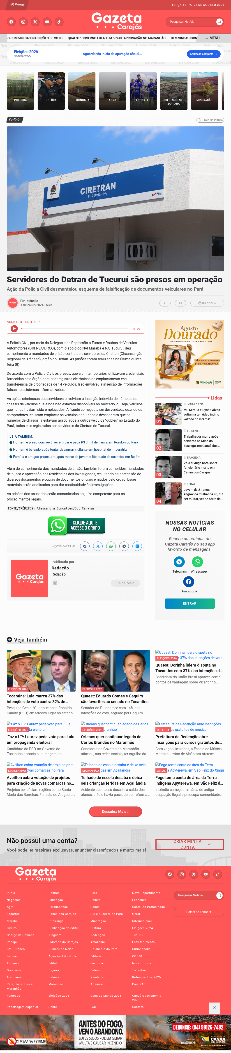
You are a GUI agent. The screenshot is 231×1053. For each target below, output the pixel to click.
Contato (138, 1007)
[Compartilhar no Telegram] (124, 546)
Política (54, 893)
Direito (12, 928)
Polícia (95, 900)
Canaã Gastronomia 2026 (146, 998)
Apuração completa (201, 54)
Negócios (14, 900)
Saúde (95, 907)
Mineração (98, 921)
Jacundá (96, 963)
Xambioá (96, 977)
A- (165, 303)
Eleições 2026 (59, 995)
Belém (95, 970)
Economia (139, 900)
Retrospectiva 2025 (146, 977)
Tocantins (139, 970)
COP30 (137, 956)
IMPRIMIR (208, 303)
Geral (136, 914)
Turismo (13, 963)
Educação (56, 900)
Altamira (96, 984)
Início (11, 893)
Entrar (19, 5)
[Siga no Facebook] (11, 21)
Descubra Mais (114, 811)
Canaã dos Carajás (62, 914)
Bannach (13, 956)
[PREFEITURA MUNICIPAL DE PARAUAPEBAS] (189, 354)
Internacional (142, 921)
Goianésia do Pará (104, 949)
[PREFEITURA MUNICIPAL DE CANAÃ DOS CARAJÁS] (115, 1032)
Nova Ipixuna (141, 963)
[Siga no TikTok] (59, 21)
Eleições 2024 (142, 928)
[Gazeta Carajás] (117, 21)
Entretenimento (143, 942)
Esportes (13, 914)
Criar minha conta (187, 844)
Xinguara (55, 935)
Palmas (54, 977)
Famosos (13, 995)
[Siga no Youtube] (47, 21)
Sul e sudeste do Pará (106, 914)
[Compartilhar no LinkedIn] (137, 546)
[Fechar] (214, 1008)
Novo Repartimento (146, 893)
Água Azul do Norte (63, 956)
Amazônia (97, 942)
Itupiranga (56, 921)
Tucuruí (137, 935)
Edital (53, 963)
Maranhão (56, 984)
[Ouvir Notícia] (14, 328)
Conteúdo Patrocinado (148, 907)
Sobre (53, 1007)
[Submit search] (219, 21)
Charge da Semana (21, 935)
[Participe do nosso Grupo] (75, 527)
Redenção (97, 935)
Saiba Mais (125, 583)
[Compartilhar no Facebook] (85, 546)
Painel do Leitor (197, 912)
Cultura (95, 928)
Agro (10, 907)
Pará (93, 893)
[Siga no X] (35, 21)
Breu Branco (16, 949)
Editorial (96, 956)
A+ (180, 303)
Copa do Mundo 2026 (105, 995)
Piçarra (54, 970)
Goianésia (14, 970)
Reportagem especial (22, 1007)
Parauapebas (58, 907)
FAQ (93, 1007)
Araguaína (14, 977)
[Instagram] (55, 583)
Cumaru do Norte (61, 949)
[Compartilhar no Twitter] (98, 546)
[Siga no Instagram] (23, 21)
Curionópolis (141, 949)
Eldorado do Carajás (63, 942)
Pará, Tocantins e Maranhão (20, 986)
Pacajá (12, 942)
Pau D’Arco (140, 984)
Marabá (12, 921)
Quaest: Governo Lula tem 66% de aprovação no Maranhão (111, 38)
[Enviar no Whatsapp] (111, 546)
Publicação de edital (64, 928)
